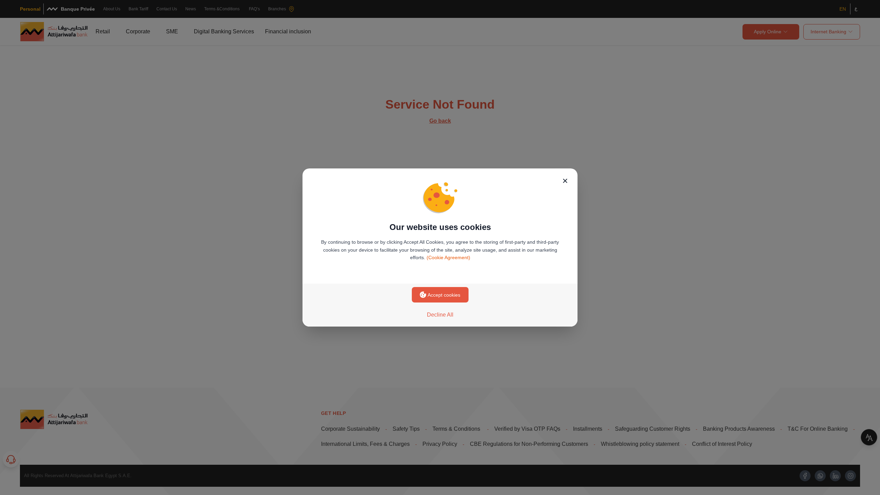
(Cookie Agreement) (448, 257)
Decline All (440, 315)
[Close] (565, 180)
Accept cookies (444, 295)
